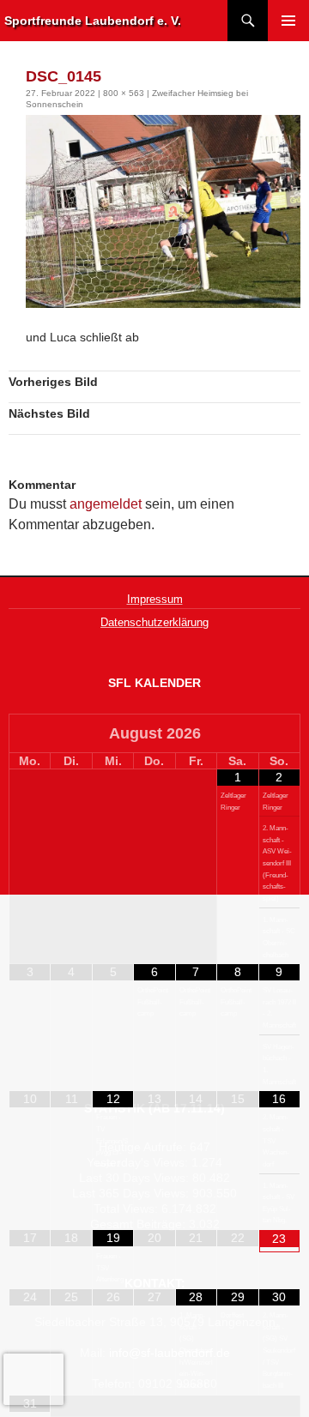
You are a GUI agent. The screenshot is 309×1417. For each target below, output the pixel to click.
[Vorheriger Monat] (30, 734)
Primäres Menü (288, 20)
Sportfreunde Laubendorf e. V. (92, 20)
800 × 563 (123, 93)
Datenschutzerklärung (154, 622)
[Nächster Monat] (279, 734)
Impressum (155, 599)
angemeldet (106, 504)
